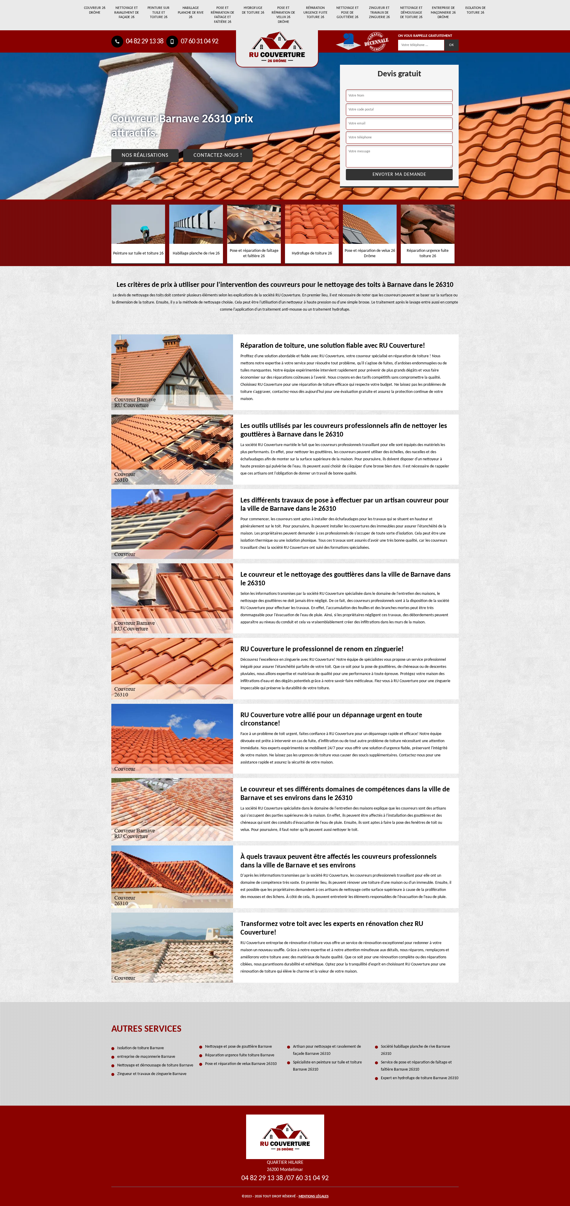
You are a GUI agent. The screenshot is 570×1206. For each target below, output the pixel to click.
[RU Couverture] (285, 1136)
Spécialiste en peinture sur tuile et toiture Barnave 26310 (327, 1066)
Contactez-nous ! (218, 155)
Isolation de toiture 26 (475, 10)
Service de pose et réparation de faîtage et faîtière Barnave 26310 (416, 1066)
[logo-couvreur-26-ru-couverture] (277, 48)
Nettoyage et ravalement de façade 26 (126, 12)
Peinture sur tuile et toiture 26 (159, 12)
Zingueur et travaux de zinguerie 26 (379, 12)
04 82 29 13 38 (144, 41)
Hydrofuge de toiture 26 (253, 10)
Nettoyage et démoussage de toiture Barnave (155, 1065)
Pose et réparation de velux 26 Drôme (283, 15)
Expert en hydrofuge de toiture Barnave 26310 (419, 1078)
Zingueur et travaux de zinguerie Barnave (151, 1074)
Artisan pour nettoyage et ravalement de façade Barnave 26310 (327, 1050)
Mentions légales (314, 1196)
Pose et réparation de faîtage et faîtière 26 (222, 15)
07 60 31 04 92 (199, 41)
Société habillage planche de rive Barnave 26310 (415, 1050)
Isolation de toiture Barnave (140, 1048)
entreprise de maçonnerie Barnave (146, 1057)
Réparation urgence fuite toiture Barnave (239, 1055)
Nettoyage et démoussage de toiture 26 (411, 12)
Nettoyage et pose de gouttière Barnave (238, 1046)
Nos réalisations (145, 155)
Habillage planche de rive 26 (191, 12)
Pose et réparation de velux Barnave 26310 (241, 1064)
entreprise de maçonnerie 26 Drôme (443, 12)
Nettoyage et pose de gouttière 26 (347, 12)
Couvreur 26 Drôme (94, 10)
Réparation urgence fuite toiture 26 (315, 12)
